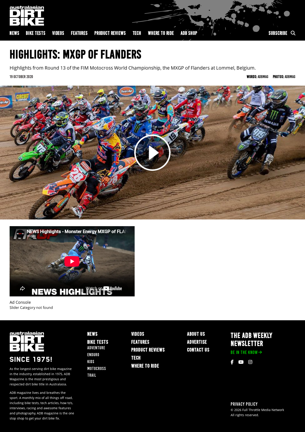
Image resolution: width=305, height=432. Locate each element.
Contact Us (198, 349)
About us (196, 334)
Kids (90, 361)
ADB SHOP (189, 33)
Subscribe (278, 33)
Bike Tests (36, 33)
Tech (137, 33)
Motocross (96, 368)
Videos (58, 33)
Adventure (96, 347)
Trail (91, 375)
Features (79, 33)
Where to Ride (161, 33)
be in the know (244, 352)
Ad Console (20, 302)
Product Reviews (110, 33)
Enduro (93, 354)
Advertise (197, 342)
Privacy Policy (244, 404)
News (14, 33)
